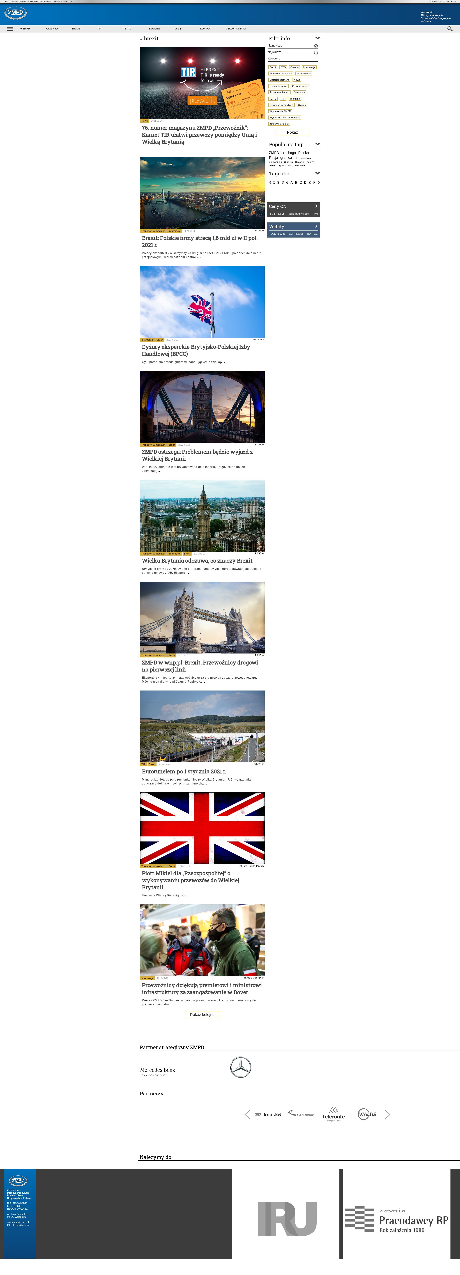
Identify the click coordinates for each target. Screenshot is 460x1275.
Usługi (177, 28)
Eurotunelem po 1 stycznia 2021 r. (184, 771)
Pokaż (292, 132)
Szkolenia (154, 28)
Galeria (294, 67)
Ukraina (288, 161)
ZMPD (274, 153)
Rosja (273, 158)
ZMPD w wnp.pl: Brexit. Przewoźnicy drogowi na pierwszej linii (200, 666)
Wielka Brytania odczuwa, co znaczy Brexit (197, 560)
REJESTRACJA (446, 1)
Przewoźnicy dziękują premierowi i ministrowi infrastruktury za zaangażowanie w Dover (202, 989)
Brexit (160, 339)
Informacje (175, 230)
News (144, 120)
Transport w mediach (153, 230)
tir (282, 153)
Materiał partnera (279, 79)
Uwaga (302, 104)
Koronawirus (303, 73)
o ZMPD (25, 28)
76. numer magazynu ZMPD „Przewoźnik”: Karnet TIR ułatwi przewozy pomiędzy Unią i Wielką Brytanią (199, 134)
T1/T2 (273, 98)
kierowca (306, 158)
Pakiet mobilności (279, 92)
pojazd (310, 161)
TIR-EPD (300, 165)
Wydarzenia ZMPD (280, 111)
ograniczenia (285, 165)
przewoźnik (275, 161)
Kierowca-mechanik (281, 73)
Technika (295, 98)
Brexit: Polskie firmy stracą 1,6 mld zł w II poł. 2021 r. (200, 241)
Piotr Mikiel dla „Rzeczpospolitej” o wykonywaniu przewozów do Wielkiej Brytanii (190, 880)
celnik (272, 165)
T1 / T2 (127, 28)
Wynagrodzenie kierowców (285, 117)
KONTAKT (206, 28)
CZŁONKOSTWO (236, 28)
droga (291, 153)
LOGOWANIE (432, 1)
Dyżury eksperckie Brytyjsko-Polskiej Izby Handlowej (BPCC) (196, 350)
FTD (283, 67)
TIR (99, 28)
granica (286, 158)
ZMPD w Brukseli (279, 123)
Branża (76, 28)
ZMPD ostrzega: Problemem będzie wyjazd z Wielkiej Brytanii (197, 455)
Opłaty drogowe (279, 86)
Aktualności (52, 28)
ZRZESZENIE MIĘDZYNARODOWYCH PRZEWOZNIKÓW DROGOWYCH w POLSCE (39, 1)
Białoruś (299, 161)
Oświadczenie (300, 86)
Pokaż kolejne (202, 1014)
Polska (303, 153)
